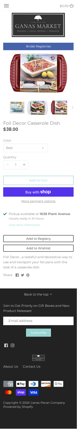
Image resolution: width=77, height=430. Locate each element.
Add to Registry (38, 239)
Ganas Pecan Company (48, 402)
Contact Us (31, 366)
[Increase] (24, 165)
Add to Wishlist (38, 248)
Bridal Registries (38, 46)
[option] (17, 107)
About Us (10, 366)
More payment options (38, 201)
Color (7, 140)
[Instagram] (12, 345)
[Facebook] (6, 345)
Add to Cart (38, 180)
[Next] (72, 107)
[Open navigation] (6, 6)
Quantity (9, 157)
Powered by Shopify (18, 406)
